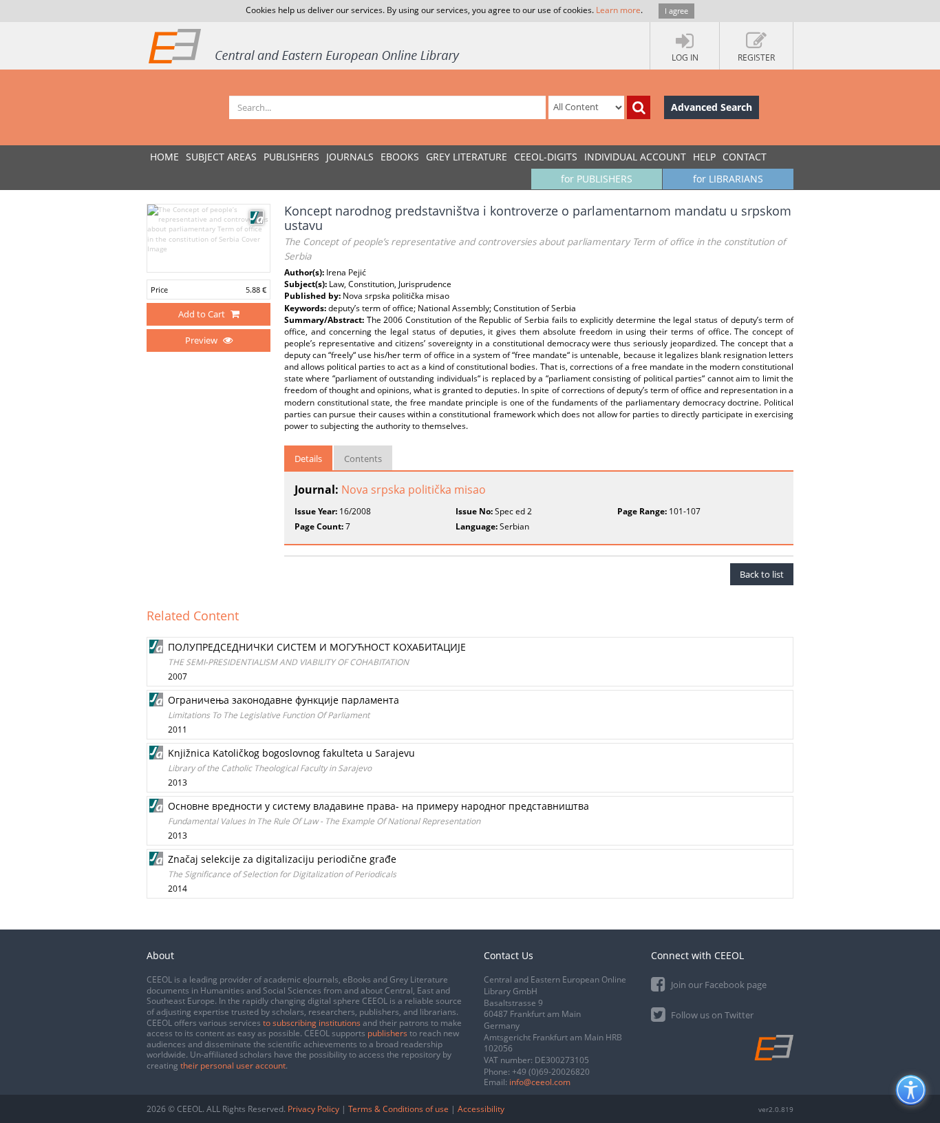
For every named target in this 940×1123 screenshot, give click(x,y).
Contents (363, 458)
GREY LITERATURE (466, 156)
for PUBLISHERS (596, 178)
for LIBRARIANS (728, 178)
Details (308, 458)
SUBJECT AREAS (221, 156)
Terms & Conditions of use (398, 1109)
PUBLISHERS (291, 156)
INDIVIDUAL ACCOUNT (635, 156)
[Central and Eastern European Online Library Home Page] (305, 45)
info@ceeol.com (539, 1082)
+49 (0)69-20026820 (551, 1072)
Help (704, 156)
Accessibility (481, 1109)
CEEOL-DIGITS (545, 156)
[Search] (638, 107)
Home (164, 156)
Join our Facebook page (718, 984)
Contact (745, 156)
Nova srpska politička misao (413, 489)
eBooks (400, 156)
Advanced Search (711, 107)
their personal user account (233, 1065)
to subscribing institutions (312, 1023)
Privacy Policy (313, 1109)
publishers (387, 1033)
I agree (676, 11)
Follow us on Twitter (711, 1015)
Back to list (762, 574)
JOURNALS (350, 156)
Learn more (618, 10)
